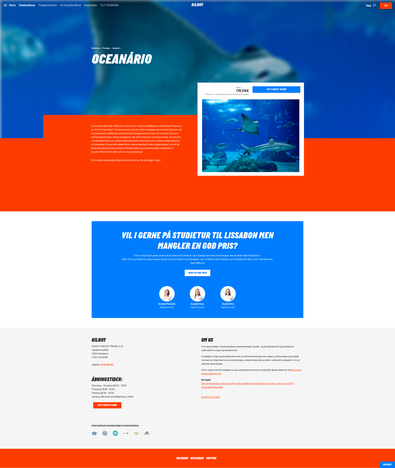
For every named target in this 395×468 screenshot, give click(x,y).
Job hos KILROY (284, 383)
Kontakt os (215, 383)
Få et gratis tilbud (70, 5)
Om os (204, 383)
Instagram (197, 458)
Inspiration (90, 5)
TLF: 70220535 (109, 5)
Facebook (182, 458)
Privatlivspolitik (240, 383)
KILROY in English (210, 397)
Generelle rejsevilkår (212, 387)
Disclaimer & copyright (262, 383)
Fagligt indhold (47, 5)
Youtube (211, 458)
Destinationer (27, 5)
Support (226, 383)
